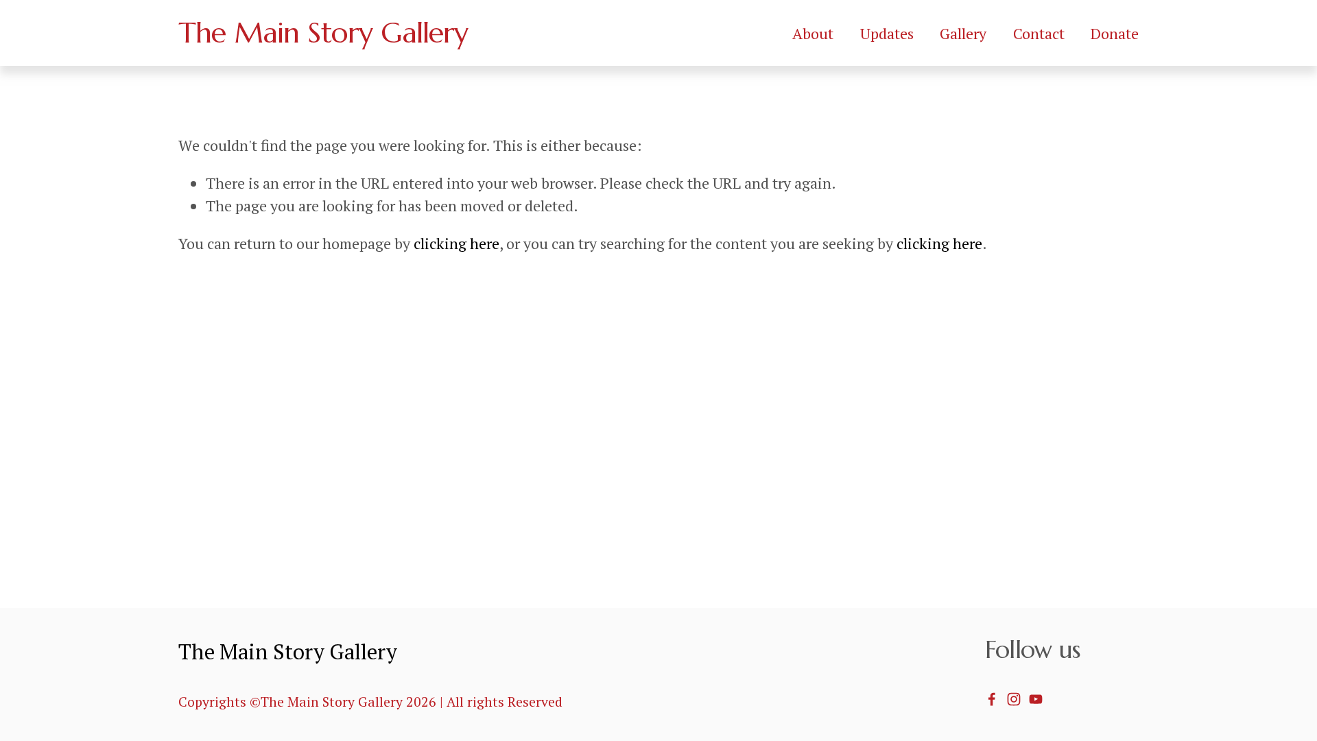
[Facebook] (992, 699)
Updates (887, 33)
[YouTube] (1036, 699)
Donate (1115, 33)
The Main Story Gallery (323, 32)
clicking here (456, 243)
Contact (1039, 33)
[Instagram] (1014, 699)
